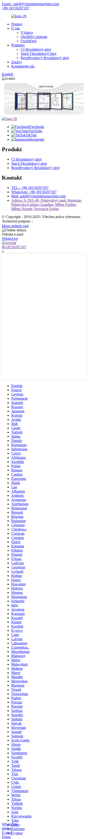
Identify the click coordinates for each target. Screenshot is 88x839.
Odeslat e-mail (12, 234)
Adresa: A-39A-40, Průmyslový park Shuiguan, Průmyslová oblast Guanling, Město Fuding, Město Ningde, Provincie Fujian (46, 204)
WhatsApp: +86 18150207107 (34, 192)
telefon (7, 828)
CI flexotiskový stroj (36, 49)
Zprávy (16, 62)
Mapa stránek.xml (15, 226)
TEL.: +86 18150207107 (30, 188)
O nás (15, 28)
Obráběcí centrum (34, 37)
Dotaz (6, 837)
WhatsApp (10, 824)
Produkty (18, 45)
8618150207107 (14, 247)
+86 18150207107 (15, 8)
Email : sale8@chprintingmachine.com (30, 4)
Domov (17, 24)
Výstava (27, 32)
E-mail (7, 833)
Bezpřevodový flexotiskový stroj (45, 58)
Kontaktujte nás (22, 66)
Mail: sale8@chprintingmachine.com (38, 196)
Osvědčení (28, 41)
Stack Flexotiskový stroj (38, 54)
